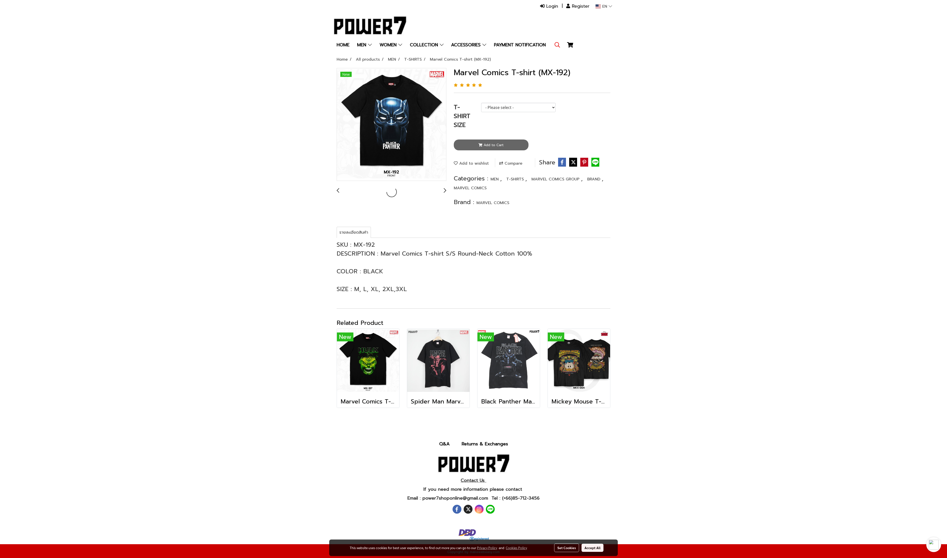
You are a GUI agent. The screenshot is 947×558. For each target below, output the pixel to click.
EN (605, 6)
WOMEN (389, 44)
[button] (557, 45)
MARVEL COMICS (470, 188)
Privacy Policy (487, 547)
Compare (512, 163)
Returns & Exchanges (485, 443)
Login (551, 6)
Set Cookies (566, 547)
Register (579, 6)
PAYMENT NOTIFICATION (520, 44)
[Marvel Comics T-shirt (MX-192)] (391, 124)
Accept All (592, 547)
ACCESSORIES (466, 44)
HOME (343, 44)
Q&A (444, 443)
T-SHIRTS (515, 179)
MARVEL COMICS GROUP (556, 179)
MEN (362, 44)
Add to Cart (493, 145)
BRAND (594, 179)
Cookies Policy (516, 547)
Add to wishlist (473, 163)
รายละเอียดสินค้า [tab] (353, 232)
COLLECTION (425, 44)
